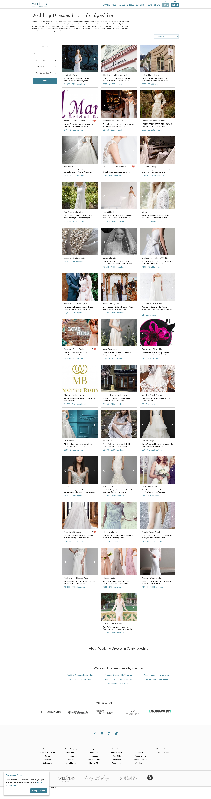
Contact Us (51, 788)
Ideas (150, 5)
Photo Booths (117, 749)
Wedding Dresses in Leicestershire (157, 675)
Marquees (94, 756)
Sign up (175, 5)
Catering (47, 759)
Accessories (47, 749)
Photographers (117, 752)
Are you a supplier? (172, 2)
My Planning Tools (108, 5)
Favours (71, 756)
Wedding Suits (163, 752)
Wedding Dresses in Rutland (157, 679)
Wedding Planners (163, 749)
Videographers (140, 756)
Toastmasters (117, 763)
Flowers (71, 759)
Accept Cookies (38, 790)
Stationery (117, 759)
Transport (140, 749)
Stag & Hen (117, 756)
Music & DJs (94, 763)
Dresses (130, 5)
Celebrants (47, 763)
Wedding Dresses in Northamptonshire (119, 679)
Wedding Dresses (140, 759)
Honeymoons (94, 749)
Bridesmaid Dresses (47, 752)
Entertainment (70, 752)
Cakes (47, 756)
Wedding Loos (140, 763)
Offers (157, 5)
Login (165, 5)
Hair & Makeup (70, 763)
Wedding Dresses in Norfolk (80, 679)
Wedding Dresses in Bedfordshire (80, 675)
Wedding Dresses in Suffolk (119, 683)
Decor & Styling (71, 749)
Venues (122, 5)
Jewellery (94, 752)
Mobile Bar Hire (94, 759)
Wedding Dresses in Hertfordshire (118, 675)
